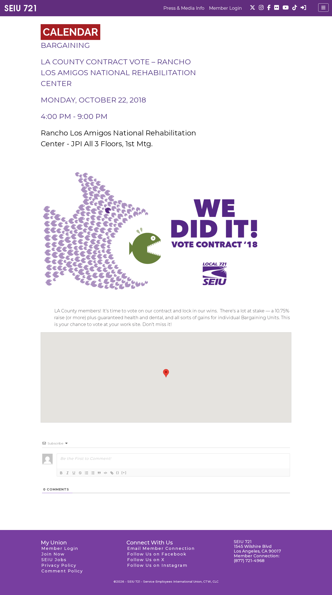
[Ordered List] (86, 473)
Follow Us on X (145, 559)
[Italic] (67, 473)
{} (117, 472)
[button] (166, 373)
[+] (124, 472)
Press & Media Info (183, 8)
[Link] (112, 473)
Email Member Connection (161, 548)
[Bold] (61, 473)
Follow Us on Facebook (156, 554)
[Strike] (80, 473)
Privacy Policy (58, 565)
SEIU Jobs (53, 559)
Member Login (225, 8)
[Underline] (74, 473)
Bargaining (65, 45)
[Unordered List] (93, 473)
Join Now (53, 554)
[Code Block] (105, 473)
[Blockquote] (99, 473)
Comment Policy (62, 571)
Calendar (70, 32)
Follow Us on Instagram (157, 565)
